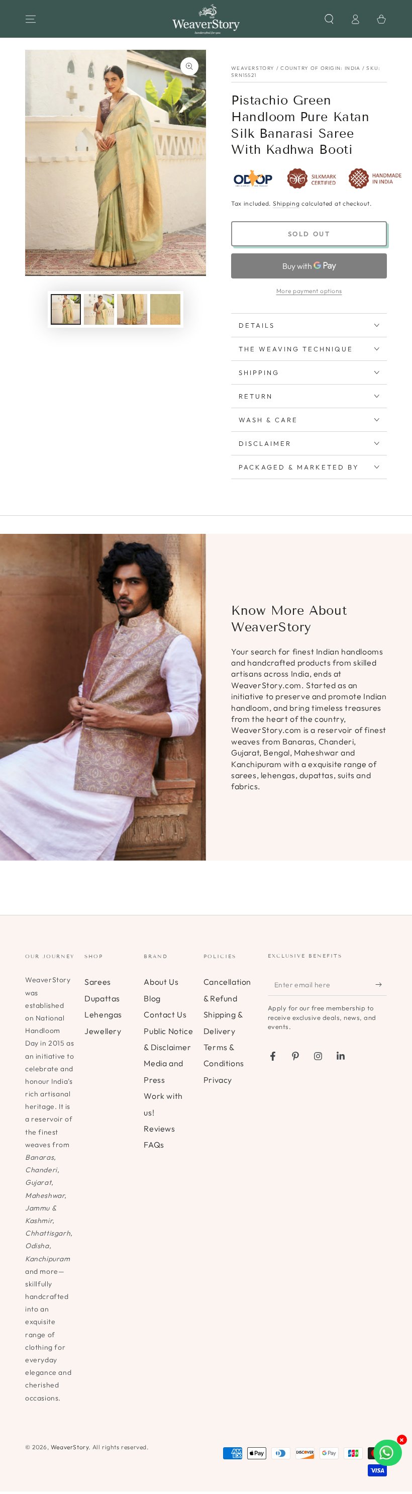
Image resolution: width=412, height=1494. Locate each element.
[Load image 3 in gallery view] (132, 309)
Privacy (217, 1080)
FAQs (154, 1145)
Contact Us (165, 1014)
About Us (161, 982)
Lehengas (103, 1014)
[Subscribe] (381, 984)
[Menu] (31, 19)
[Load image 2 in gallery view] (99, 309)
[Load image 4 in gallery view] (165, 309)
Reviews (159, 1129)
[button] (329, 19)
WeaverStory (70, 1447)
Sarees (97, 982)
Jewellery (102, 1031)
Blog (152, 998)
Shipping (286, 203)
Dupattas (102, 998)
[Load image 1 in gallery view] (66, 309)
